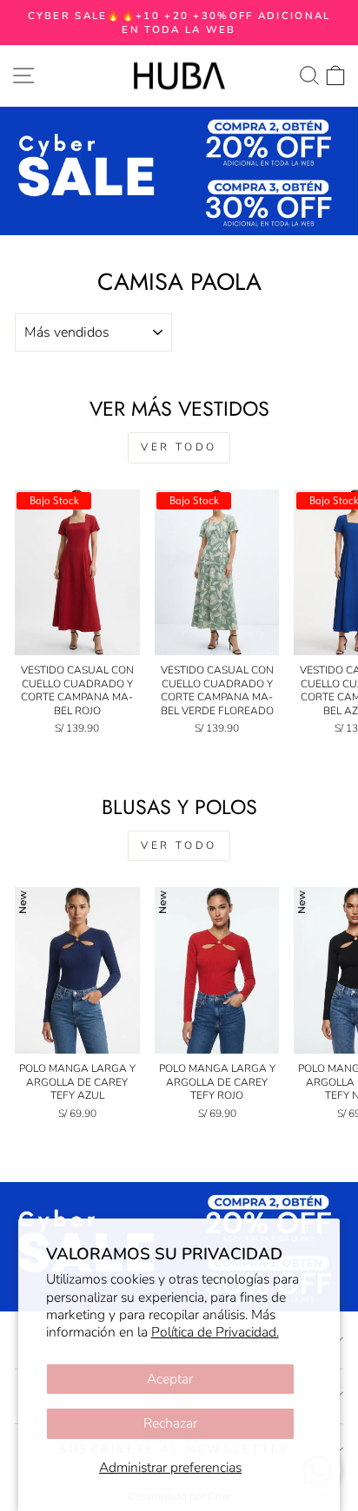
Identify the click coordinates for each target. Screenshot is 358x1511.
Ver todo (179, 447)
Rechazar (170, 1423)
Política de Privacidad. (215, 1332)
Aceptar (170, 1379)
